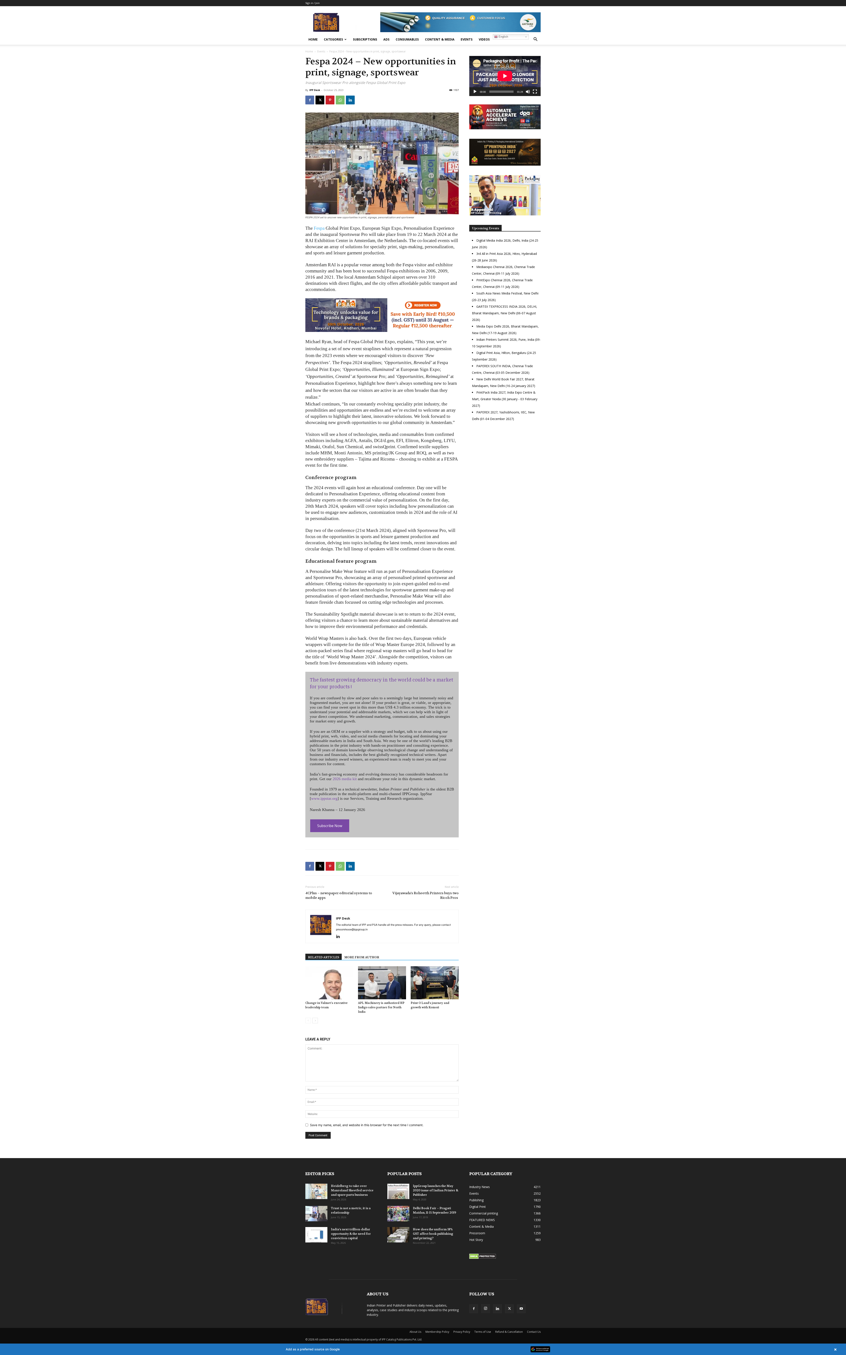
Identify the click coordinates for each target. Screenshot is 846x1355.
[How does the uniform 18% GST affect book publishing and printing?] (398, 1234)
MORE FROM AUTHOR (361, 957)
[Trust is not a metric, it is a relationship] (316, 1213)
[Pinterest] (330, 100)
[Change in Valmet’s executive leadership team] (329, 982)
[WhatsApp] (340, 100)
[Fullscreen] (535, 91)
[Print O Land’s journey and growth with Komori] (435, 982)
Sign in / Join (312, 3)
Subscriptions (365, 39)
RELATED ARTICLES (323, 957)
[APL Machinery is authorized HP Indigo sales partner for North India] (382, 982)
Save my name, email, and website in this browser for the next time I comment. (366, 1125)
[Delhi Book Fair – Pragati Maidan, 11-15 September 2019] (398, 1213)
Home (313, 39)
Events (467, 39)
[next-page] (315, 1020)
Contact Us (534, 1332)
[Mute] (528, 91)
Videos (484, 39)
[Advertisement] (505, 462)
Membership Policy (437, 1332)
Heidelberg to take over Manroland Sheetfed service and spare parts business (352, 1190)
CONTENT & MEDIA (440, 39)
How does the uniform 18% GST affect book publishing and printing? (433, 1233)
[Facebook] (309, 100)
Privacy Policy (461, 1332)
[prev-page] (308, 1020)
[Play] (475, 91)
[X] (319, 100)
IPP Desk (314, 90)
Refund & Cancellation (509, 1332)
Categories (333, 39)
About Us (415, 1332)
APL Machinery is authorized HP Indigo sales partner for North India (381, 1007)
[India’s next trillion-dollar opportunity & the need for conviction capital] (316, 1234)
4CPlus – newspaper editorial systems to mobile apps (338, 895)
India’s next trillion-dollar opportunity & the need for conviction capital (351, 1233)
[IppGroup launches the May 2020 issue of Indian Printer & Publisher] (398, 1191)
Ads (386, 39)
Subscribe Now (329, 825)
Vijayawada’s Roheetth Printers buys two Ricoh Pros (425, 895)
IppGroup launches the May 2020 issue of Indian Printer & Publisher (435, 1190)
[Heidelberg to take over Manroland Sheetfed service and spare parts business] (316, 1191)
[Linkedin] (350, 100)
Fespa (319, 228)
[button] (535, 40)
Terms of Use (482, 1332)
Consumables (407, 39)
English (503, 36)
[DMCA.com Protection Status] (482, 1258)
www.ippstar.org (324, 798)
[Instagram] (485, 1308)
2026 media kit (345, 779)
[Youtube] (521, 1308)
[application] (505, 76)
